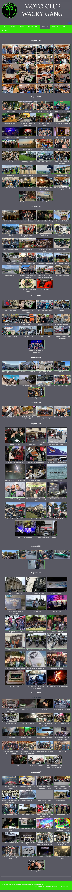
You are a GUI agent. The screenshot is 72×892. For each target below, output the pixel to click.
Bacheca (4, 26)
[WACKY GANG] (36, 18)
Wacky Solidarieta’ (33, 26)
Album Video (55, 26)
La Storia (12, 26)
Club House (21, 26)
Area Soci (4, 30)
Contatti (65, 26)
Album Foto (45, 26)
